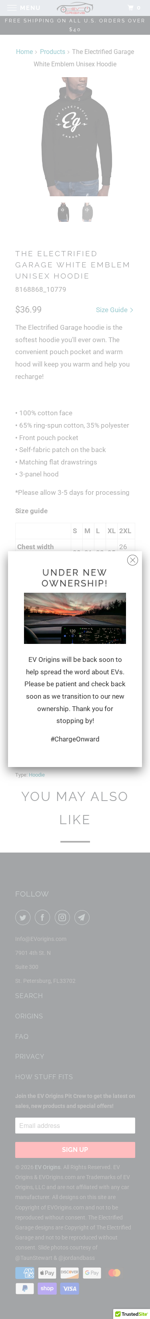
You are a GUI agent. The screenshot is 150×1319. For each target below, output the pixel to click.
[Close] (132, 558)
